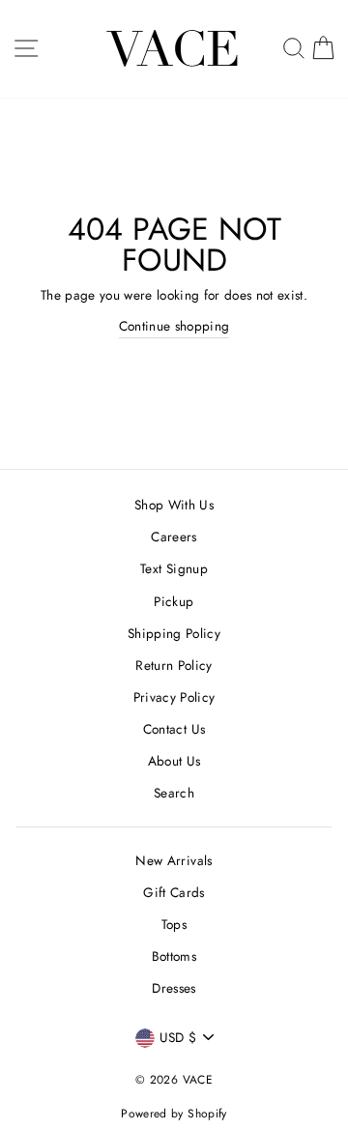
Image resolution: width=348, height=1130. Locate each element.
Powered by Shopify (173, 1113)
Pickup (173, 601)
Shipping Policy (174, 633)
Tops (174, 924)
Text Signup (174, 568)
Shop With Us (174, 504)
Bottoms (174, 956)
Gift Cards (173, 892)
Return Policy (173, 665)
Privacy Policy (174, 697)
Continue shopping (174, 325)
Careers (173, 536)
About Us (174, 760)
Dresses (173, 988)
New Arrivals (173, 860)
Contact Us (174, 729)
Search (174, 792)
